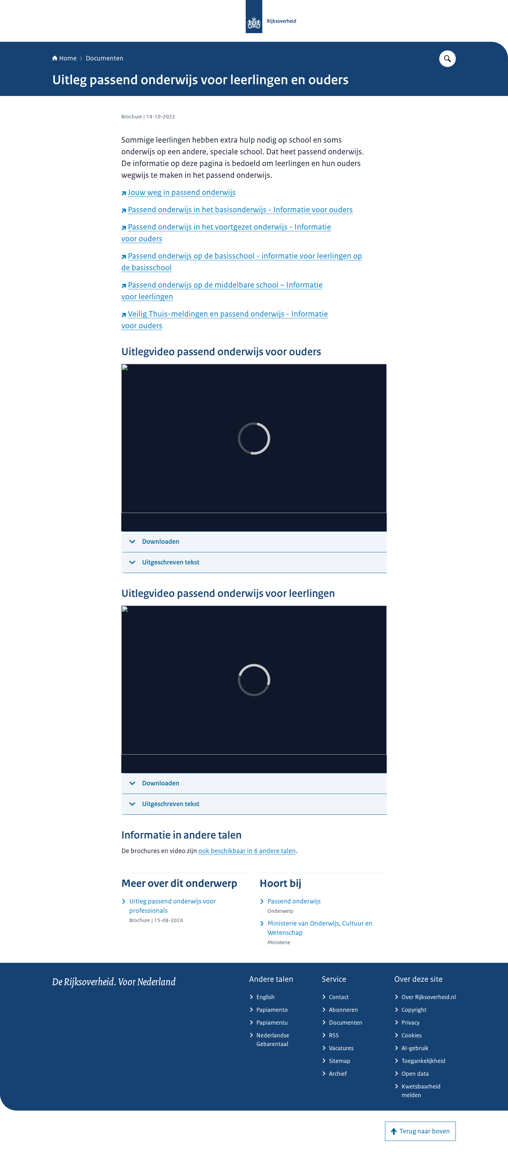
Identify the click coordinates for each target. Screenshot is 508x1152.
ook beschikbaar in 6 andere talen (247, 851)
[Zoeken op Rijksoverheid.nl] (447, 58)
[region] (254, 448)
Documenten (104, 58)
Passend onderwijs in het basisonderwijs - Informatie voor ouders (240, 210)
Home (68, 58)
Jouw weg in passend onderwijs (182, 192)
